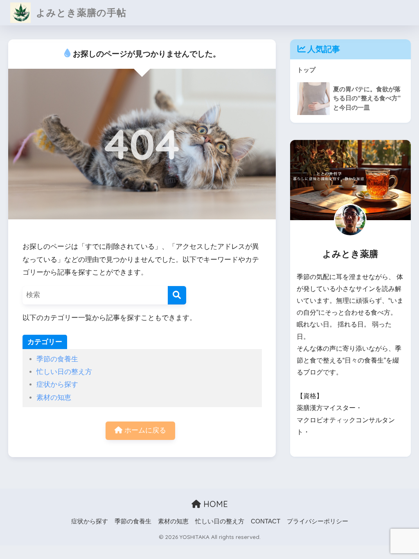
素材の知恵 (53, 397)
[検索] (177, 295)
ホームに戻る (144, 430)
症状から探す (57, 384)
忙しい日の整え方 (64, 372)
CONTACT (265, 521)
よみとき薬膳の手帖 (79, 12)
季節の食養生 (57, 359)
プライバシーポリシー (317, 521)
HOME (214, 504)
